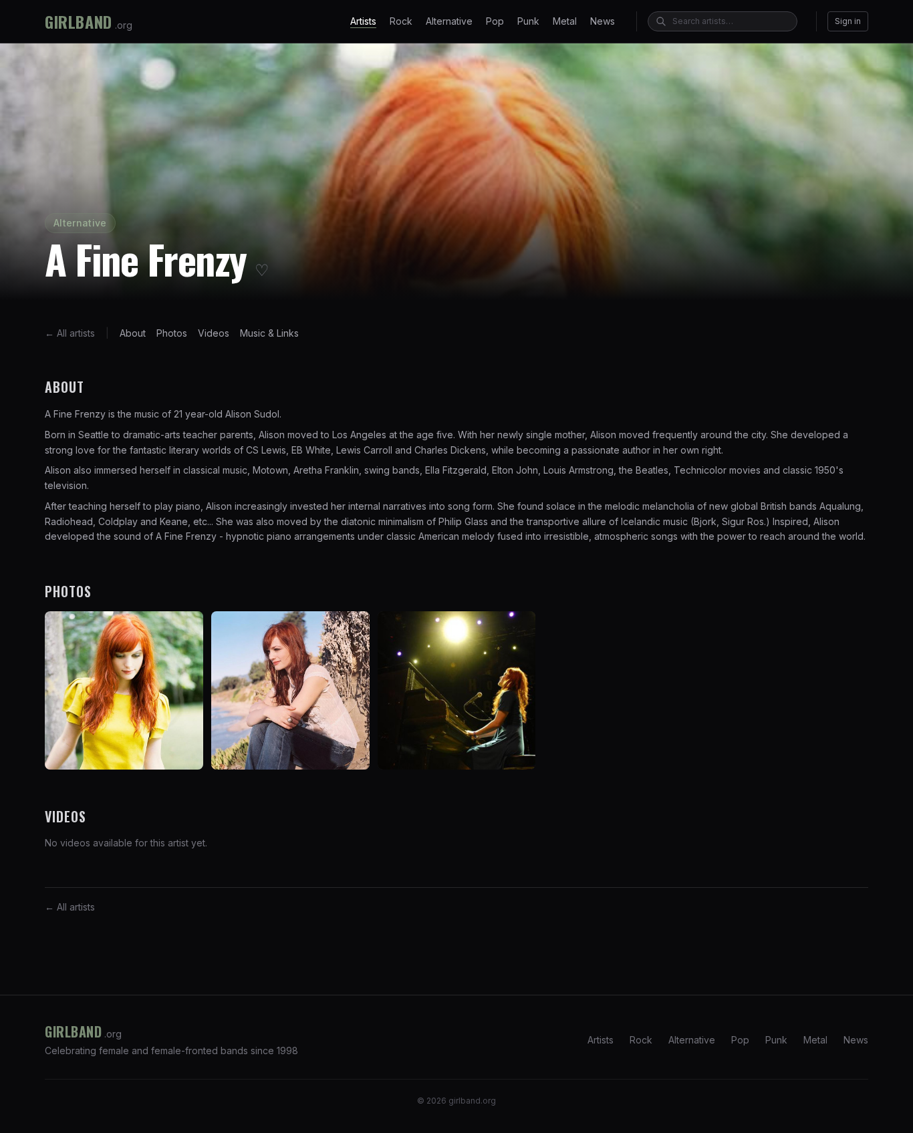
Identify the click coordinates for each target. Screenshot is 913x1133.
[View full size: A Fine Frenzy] (124, 690)
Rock (401, 21)
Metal (565, 21)
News (602, 21)
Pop (495, 21)
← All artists (70, 333)
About (133, 333)
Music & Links (269, 333)
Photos (171, 333)
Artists (363, 21)
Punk (528, 21)
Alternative (449, 21)
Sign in (848, 21)
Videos (213, 333)
